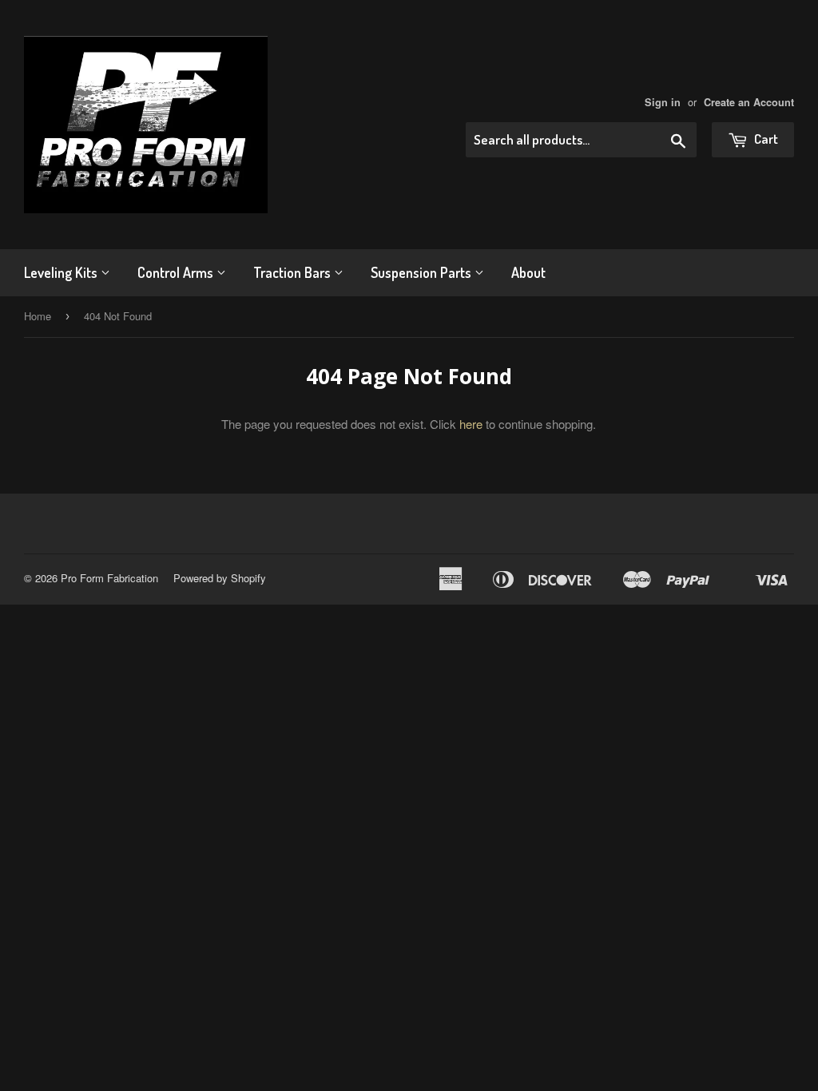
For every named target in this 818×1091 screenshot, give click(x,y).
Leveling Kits (62, 272)
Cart (765, 138)
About (528, 272)
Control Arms (176, 272)
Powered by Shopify (219, 577)
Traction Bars (293, 272)
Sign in (663, 102)
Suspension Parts (423, 272)
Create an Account (749, 102)
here (470, 423)
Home (37, 315)
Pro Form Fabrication (109, 577)
